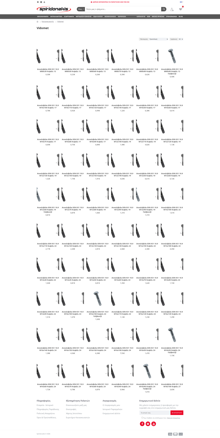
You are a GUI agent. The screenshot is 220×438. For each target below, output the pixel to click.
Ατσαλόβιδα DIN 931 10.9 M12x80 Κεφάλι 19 (97, 208)
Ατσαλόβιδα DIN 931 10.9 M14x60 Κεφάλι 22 (122, 279)
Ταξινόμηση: (144, 39)
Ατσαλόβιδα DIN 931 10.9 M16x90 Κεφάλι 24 (122, 385)
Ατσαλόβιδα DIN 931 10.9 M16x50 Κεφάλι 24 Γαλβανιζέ (172, 350)
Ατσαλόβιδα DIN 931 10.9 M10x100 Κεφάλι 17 (48, 106)
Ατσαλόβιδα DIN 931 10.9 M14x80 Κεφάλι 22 (172, 279)
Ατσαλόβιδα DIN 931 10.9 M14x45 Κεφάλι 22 (73, 279)
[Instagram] (148, 424)
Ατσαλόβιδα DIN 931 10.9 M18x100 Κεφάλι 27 (172, 385)
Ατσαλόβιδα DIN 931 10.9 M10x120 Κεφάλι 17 (97, 106)
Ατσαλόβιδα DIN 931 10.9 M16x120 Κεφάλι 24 (147, 313)
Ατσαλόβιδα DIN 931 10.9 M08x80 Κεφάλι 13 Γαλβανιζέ (172, 71)
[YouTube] (153, 424)
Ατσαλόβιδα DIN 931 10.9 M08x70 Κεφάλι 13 (122, 70)
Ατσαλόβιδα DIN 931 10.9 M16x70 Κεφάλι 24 (73, 385)
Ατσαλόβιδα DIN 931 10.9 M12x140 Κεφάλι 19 (73, 174)
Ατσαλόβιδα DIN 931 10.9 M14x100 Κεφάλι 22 (172, 208)
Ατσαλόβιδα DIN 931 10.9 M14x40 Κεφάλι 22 (48, 279)
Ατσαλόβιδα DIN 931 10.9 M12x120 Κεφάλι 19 (172, 140)
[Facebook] (142, 424)
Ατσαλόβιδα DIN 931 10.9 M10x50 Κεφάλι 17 (147, 106)
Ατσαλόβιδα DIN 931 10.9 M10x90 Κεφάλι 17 (97, 140)
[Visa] (170, 434)
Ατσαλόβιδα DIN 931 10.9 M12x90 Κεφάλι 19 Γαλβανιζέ (147, 209)
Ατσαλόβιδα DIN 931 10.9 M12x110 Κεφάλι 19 (147, 140)
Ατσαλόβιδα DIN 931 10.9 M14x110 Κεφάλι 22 (48, 245)
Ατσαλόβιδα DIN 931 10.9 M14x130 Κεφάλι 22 (97, 245)
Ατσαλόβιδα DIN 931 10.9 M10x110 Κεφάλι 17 (73, 106)
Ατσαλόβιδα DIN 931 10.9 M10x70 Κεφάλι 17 (48, 140)
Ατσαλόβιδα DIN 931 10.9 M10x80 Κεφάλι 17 (73, 140)
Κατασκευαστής (48, 21)
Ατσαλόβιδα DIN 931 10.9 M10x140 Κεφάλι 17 (122, 106)
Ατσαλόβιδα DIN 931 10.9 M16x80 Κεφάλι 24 (97, 385)
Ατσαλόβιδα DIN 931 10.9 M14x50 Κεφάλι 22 (97, 279)
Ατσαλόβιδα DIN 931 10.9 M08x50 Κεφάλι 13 (73, 70)
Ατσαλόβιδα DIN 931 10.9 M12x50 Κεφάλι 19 (147, 174)
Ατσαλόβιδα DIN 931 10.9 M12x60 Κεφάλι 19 (172, 174)
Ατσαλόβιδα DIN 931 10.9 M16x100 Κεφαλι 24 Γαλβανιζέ (97, 314)
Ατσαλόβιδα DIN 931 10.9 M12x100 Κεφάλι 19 (122, 140)
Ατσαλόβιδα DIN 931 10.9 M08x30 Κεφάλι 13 (48, 70)
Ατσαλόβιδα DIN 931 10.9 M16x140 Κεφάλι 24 (48, 349)
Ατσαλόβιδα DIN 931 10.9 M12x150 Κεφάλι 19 (97, 174)
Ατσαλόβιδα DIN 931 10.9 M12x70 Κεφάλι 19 (73, 208)
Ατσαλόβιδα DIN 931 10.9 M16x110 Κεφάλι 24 (122, 313)
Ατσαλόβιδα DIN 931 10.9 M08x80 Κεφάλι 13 (147, 70)
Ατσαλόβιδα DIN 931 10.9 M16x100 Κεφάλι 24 (73, 313)
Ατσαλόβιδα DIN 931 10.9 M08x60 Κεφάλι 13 (97, 70)
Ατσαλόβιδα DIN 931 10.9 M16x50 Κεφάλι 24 (147, 349)
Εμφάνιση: (174, 39)
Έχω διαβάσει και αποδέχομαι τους (161, 418)
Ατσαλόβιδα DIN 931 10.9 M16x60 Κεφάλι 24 (48, 385)
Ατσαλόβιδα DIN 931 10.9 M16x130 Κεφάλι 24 (172, 313)
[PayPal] (181, 434)
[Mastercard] (175, 434)
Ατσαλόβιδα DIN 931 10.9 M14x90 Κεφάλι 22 (48, 313)
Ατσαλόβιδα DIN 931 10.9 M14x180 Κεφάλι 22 (172, 245)
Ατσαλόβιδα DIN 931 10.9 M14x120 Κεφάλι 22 (73, 245)
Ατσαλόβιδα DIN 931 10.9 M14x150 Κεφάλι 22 (147, 245)
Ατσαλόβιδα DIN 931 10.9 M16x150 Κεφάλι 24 (73, 349)
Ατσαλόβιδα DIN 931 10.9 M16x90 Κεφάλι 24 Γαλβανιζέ (147, 386)
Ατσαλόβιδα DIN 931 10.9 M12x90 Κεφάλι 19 (122, 208)
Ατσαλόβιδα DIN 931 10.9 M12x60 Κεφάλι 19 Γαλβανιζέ (48, 209)
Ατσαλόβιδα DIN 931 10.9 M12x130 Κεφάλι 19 (48, 174)
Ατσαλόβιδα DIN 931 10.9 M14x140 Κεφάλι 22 (122, 245)
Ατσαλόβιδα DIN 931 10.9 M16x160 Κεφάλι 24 (97, 349)
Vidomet (60, 21)
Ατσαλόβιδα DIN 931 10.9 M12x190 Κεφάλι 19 (122, 174)
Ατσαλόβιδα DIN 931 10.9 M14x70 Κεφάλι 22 (147, 279)
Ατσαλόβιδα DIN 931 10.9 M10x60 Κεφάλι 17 (172, 106)
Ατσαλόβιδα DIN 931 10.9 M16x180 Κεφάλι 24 (122, 349)
